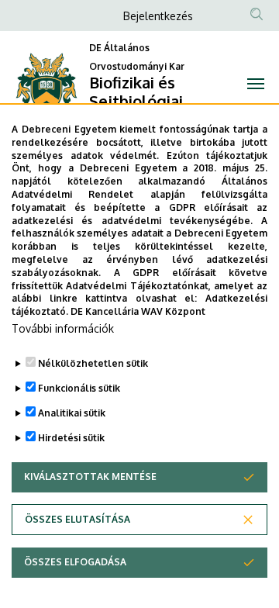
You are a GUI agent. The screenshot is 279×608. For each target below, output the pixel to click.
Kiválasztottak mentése (90, 476)
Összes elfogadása (75, 562)
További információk (63, 328)
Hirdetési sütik (71, 438)
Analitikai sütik (71, 413)
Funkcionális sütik (79, 388)
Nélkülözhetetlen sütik (93, 363)
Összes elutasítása (77, 519)
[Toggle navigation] (255, 83)
